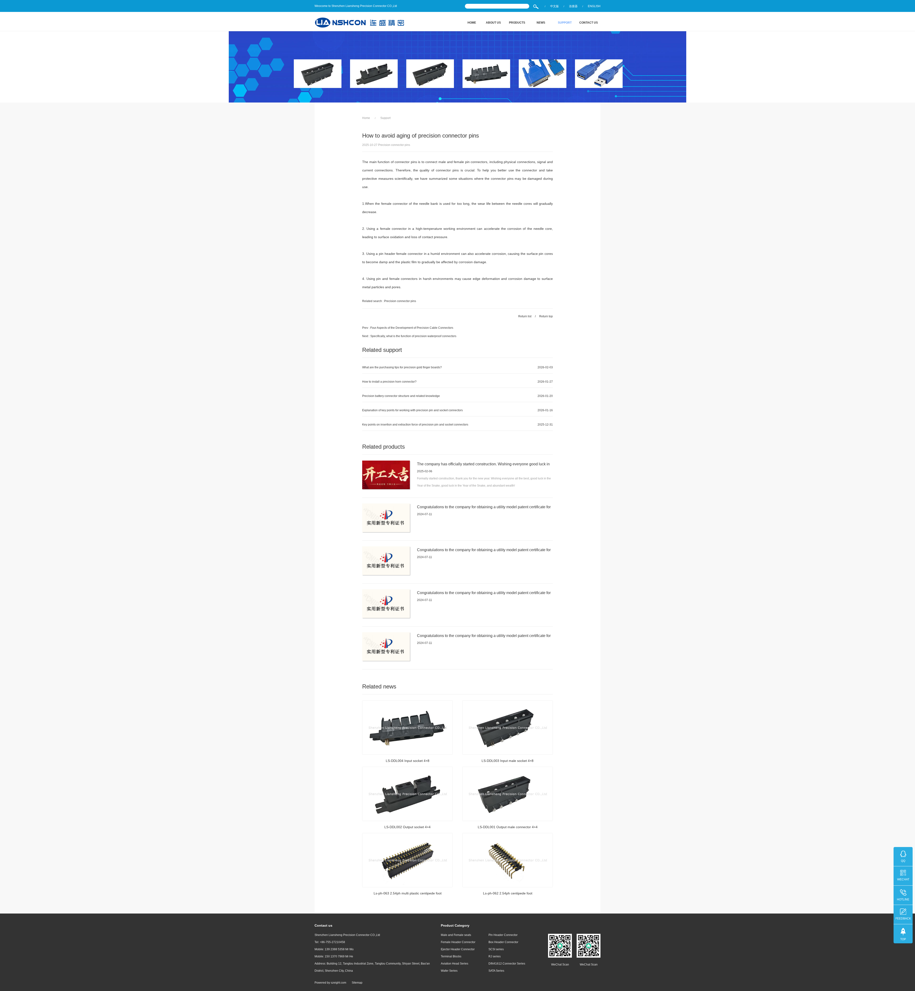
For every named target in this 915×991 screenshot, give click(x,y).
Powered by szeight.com (330, 982)
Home (472, 22)
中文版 (554, 6)
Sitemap (357, 982)
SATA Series (496, 970)
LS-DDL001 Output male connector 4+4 (508, 827)
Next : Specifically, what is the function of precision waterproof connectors (409, 336)
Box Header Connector (503, 942)
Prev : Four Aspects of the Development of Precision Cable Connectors (407, 327)
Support (565, 22)
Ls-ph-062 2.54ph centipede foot (507, 893)
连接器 (573, 6)
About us (493, 22)
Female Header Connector (458, 942)
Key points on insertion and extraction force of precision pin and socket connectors (415, 424)
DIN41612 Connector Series (506, 963)
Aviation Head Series (454, 963)
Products (517, 22)
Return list (524, 316)
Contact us (588, 22)
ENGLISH (594, 6)
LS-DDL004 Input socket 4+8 (407, 761)
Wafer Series (449, 970)
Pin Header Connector (503, 935)
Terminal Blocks (451, 956)
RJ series (494, 956)
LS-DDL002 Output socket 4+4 (407, 827)
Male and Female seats (456, 935)
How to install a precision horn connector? (389, 381)
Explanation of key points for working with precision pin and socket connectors (412, 410)
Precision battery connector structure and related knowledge (401, 396)
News (541, 22)
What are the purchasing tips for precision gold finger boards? (402, 367)
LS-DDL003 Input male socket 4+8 (508, 761)
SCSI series (496, 949)
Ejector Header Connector (458, 949)
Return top (546, 316)
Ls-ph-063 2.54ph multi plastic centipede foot (408, 893)
